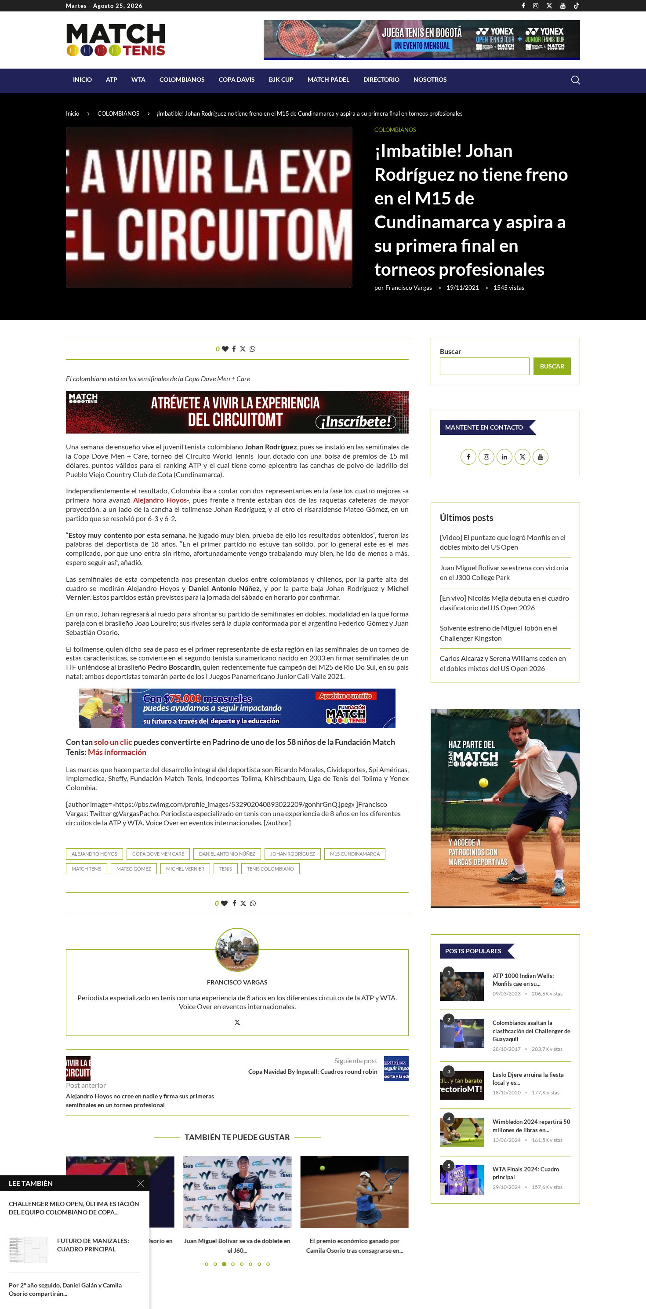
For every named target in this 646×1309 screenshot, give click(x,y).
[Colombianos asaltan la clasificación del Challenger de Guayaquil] (462, 1033)
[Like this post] (225, 349)
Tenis (225, 868)
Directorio (381, 79)
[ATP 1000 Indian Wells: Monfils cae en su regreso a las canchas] (462, 986)
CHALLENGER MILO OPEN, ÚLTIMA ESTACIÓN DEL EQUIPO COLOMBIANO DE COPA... (74, 1208)
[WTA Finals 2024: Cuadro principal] (462, 1180)
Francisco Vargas (408, 287)
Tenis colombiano (270, 868)
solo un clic (113, 742)
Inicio (82, 79)
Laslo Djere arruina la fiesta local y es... (528, 1078)
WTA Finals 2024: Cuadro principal (526, 1173)
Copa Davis (237, 79)
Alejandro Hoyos (94, 854)
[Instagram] (536, 5)
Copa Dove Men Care (158, 854)
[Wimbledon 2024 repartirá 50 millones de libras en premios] (462, 1132)
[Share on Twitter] (243, 349)
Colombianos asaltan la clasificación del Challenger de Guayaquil (531, 1030)
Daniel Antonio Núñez (227, 854)
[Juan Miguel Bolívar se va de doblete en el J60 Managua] (237, 1192)
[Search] (575, 80)
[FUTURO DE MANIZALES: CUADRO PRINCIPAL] (28, 1250)
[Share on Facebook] (234, 349)
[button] (396, 1210)
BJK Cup (281, 79)
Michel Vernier (185, 868)
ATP (111, 79)
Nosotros (430, 79)
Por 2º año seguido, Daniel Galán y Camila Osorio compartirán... (65, 1289)
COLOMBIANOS (182, 79)
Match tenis (87, 868)
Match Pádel (328, 79)
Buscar (450, 351)
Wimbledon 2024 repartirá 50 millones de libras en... (531, 1125)
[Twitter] (549, 5)
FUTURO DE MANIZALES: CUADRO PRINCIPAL (93, 1245)
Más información (117, 752)
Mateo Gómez (133, 868)
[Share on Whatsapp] (252, 349)
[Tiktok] (576, 5)
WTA (138, 79)
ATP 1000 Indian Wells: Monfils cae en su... (523, 979)
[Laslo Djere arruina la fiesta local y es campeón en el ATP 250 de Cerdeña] (462, 1085)
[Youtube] (563, 5)
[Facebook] (523, 5)
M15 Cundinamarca (355, 854)
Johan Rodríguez (292, 854)
